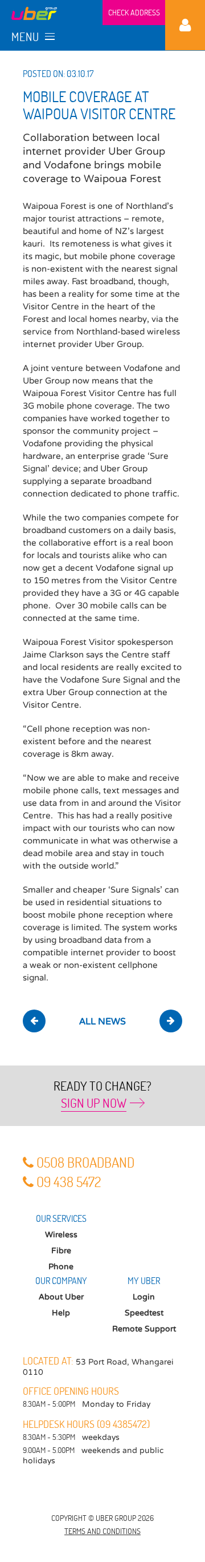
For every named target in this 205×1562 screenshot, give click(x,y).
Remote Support (144, 1329)
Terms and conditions (102, 1531)
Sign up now (93, 1103)
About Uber (61, 1297)
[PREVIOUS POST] (34, 1021)
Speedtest (144, 1313)
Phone (60, 1267)
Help (61, 1313)
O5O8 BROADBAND (85, 1162)
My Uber (185, 25)
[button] (27, 37)
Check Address (134, 12)
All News (102, 1021)
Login (144, 1297)
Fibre (61, 1251)
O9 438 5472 (68, 1181)
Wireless (61, 1235)
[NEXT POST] (170, 1021)
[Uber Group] (34, 12)
